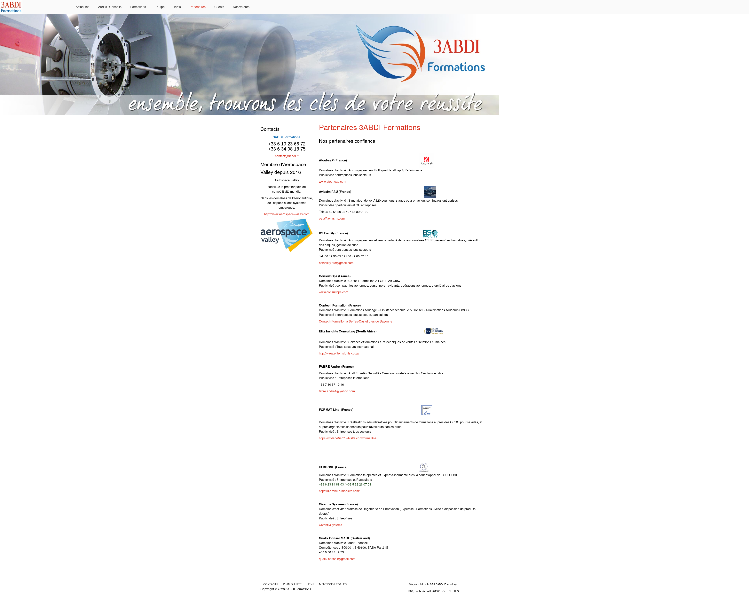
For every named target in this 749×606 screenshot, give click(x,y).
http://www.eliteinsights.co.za (339, 353)
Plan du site (292, 584)
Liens (310, 584)
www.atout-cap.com (332, 181)
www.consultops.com (333, 292)
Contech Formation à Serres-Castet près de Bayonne (355, 321)
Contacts (270, 584)
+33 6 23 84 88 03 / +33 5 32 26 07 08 (345, 484)
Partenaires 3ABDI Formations (369, 126)
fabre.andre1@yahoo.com (337, 391)
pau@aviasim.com (332, 218)
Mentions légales (333, 584)
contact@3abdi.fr (286, 156)
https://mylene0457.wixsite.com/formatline (347, 438)
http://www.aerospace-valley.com (286, 214)
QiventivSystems (330, 525)
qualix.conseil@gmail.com (337, 558)
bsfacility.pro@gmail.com (336, 262)
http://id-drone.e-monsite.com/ (339, 491)
